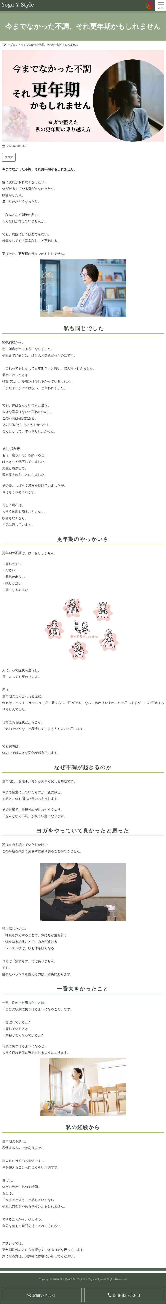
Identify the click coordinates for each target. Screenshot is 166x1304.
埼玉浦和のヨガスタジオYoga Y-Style (81, 1279)
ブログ (9, 157)
